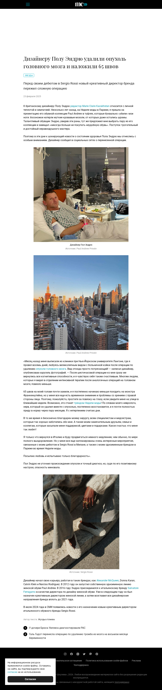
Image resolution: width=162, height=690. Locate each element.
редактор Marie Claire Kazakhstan (89, 106)
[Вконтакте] (78, 654)
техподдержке (122, 682)
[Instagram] (65, 654)
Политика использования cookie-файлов (107, 660)
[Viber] (90, 654)
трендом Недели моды (87, 402)
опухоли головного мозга (51, 368)
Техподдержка (81, 665)
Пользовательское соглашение (66, 660)
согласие (12, 672)
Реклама (136, 660)
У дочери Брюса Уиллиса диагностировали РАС (57, 627)
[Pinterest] (97, 654)
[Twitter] (84, 654)
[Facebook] (71, 654)
